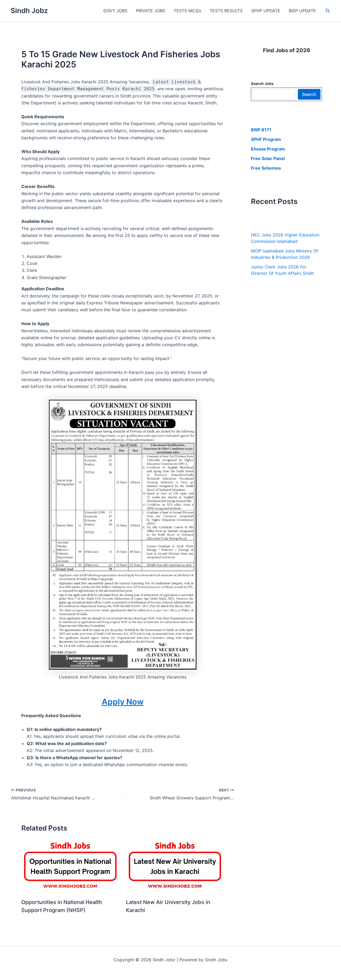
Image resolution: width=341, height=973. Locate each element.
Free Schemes (266, 168)
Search (309, 94)
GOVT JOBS (115, 10)
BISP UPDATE (302, 10)
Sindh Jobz (29, 10)
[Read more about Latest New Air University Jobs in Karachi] (175, 866)
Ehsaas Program (268, 149)
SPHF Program (266, 139)
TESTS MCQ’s (187, 10)
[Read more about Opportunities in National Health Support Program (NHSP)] (70, 866)
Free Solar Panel (268, 158)
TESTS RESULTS (226, 10)
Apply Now (123, 701)
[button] (328, 10)
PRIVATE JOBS (150, 10)
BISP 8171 (261, 129)
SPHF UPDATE (265, 10)
